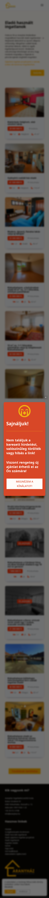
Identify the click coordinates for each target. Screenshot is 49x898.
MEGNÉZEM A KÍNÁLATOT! (24, 484)
